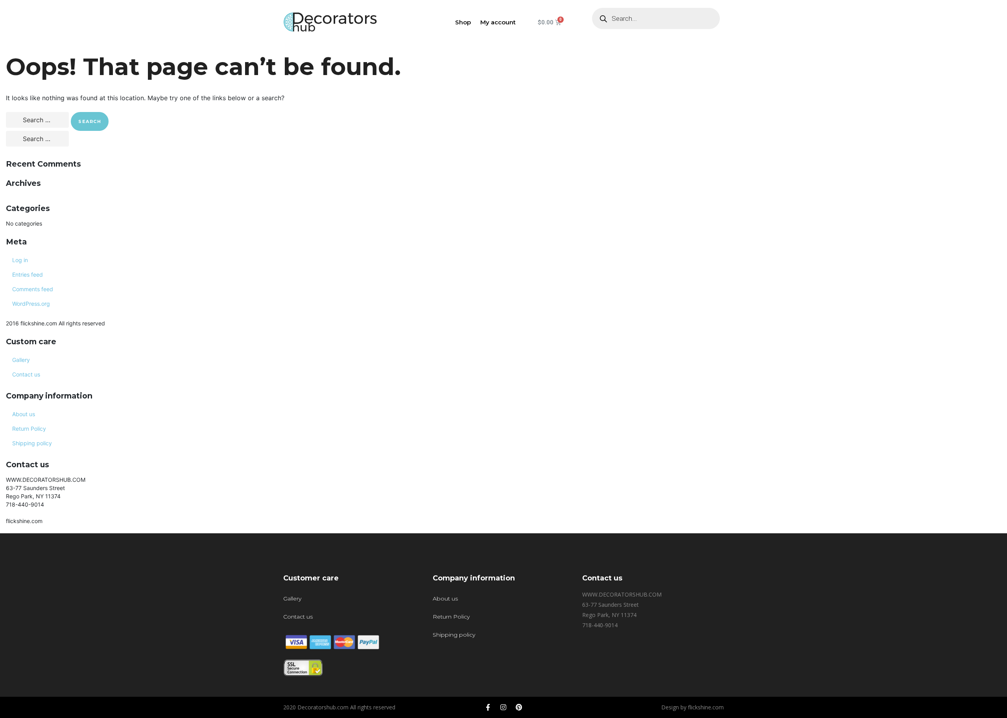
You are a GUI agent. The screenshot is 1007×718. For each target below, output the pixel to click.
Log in (20, 260)
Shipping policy (32, 443)
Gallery (21, 359)
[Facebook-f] (488, 707)
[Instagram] (503, 707)
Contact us (26, 374)
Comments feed (32, 289)
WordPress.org (31, 303)
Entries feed (27, 274)
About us (23, 414)
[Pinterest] (519, 707)
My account (498, 22)
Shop (463, 22)
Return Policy (29, 428)
